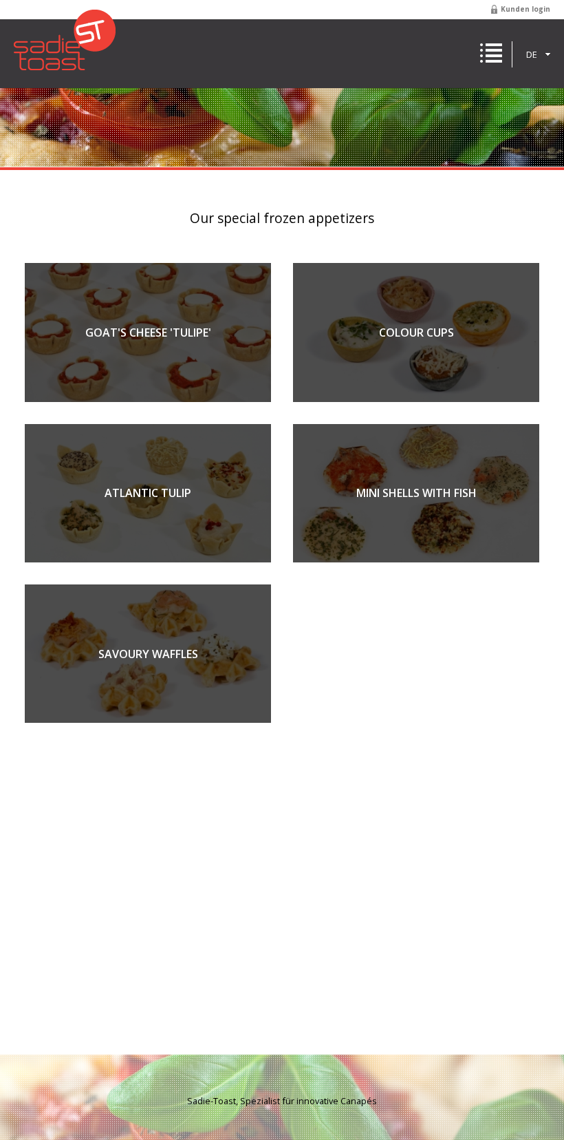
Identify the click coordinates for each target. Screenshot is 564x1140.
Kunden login (525, 9)
